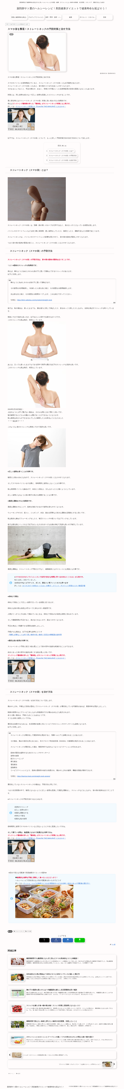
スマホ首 (29, 931)
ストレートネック (19, 931)
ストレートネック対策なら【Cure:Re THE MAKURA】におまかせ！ (41, 106)
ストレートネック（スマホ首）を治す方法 (63, 160)
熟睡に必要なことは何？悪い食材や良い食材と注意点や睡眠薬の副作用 (35, 635)
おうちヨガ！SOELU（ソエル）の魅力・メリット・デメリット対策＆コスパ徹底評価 (54, 586)
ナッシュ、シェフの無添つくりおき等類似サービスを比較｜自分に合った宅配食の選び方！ (56, 883)
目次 (59, 146)
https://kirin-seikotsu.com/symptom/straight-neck (34, 300)
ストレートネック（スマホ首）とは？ (61, 151)
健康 (11, 931)
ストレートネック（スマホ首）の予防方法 (63, 155)
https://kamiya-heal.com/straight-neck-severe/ (33, 776)
